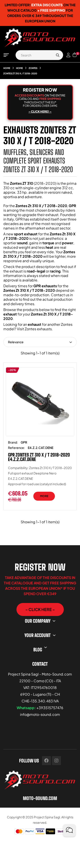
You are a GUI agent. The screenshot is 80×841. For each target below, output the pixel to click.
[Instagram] (56, 760)
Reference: (16, 448)
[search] (57, 55)
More (44, 496)
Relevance (16, 342)
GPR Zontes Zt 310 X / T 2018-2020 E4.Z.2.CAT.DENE (39, 457)
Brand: (13, 442)
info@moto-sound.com (40, 714)
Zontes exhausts (38, 328)
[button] (40, 609)
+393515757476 (49, 707)
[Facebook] (46, 760)
